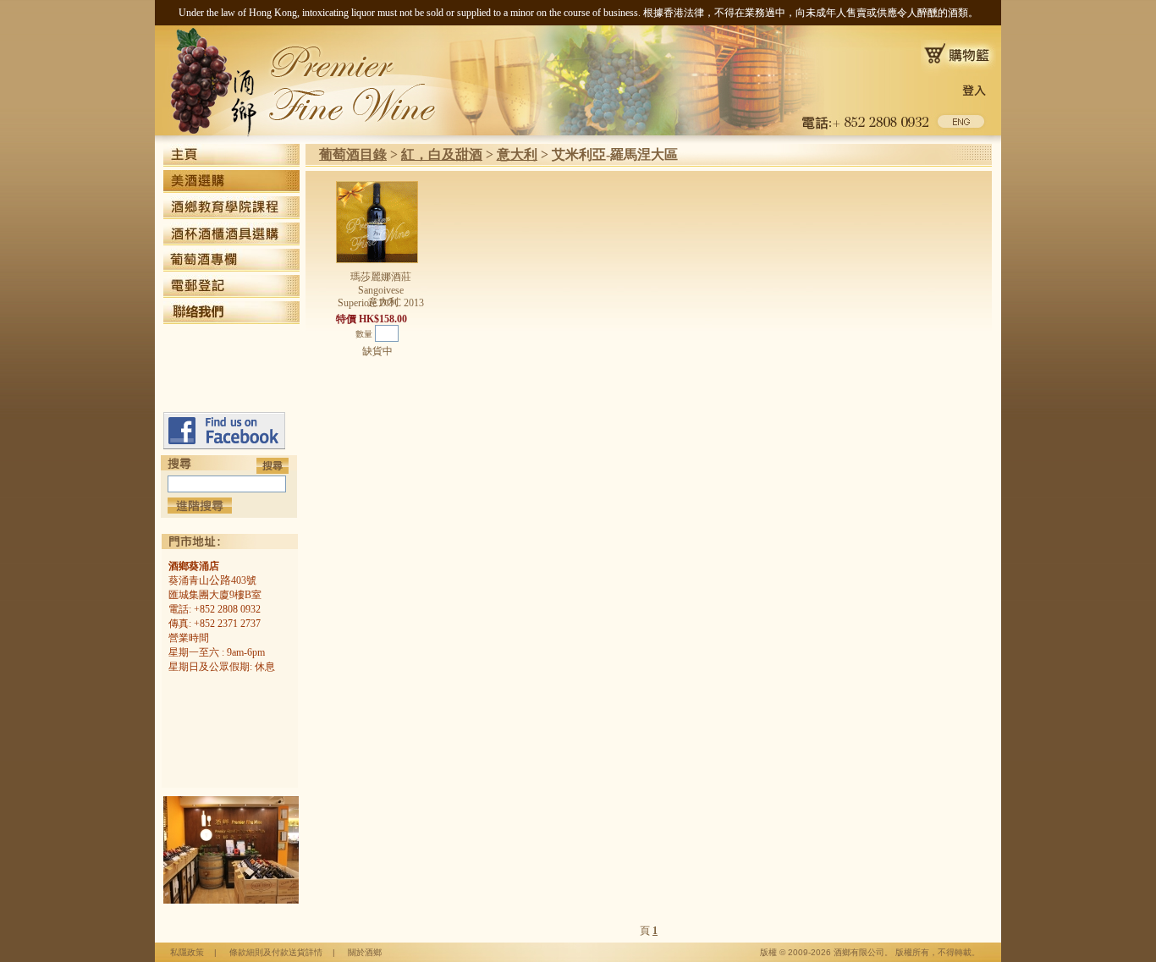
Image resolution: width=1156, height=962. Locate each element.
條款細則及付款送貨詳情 (275, 952)
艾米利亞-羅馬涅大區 (615, 154)
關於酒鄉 (365, 952)
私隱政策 (187, 952)
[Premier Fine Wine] (224, 446)
